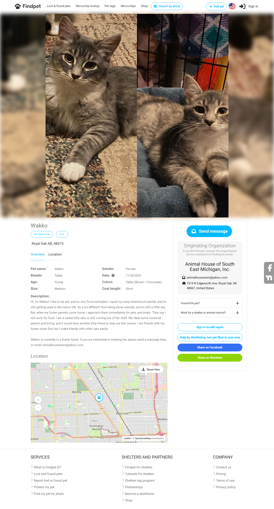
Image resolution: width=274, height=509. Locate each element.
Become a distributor (139, 494)
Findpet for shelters (138, 467)
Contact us (223, 467)
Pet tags (110, 6)
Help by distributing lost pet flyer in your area (210, 337)
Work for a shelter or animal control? (203, 312)
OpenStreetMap (143, 438)
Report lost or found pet (50, 480)
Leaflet (127, 438)
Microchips (128, 6)
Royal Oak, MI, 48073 (48, 243)
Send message (213, 231)
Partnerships (134, 487)
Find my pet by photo (49, 494)
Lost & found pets (59, 6)
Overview (38, 254)
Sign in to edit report (209, 327)
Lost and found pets (48, 474)
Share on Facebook (209, 347)
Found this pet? (190, 303)
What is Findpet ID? (47, 467)
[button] (96, 393)
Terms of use (225, 480)
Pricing (221, 474)
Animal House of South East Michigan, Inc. (209, 266)
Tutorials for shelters (139, 474)
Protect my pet (44, 487)
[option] (91, 115)
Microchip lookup (87, 6)
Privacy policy (226, 487)
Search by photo (169, 6)
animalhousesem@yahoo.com (207, 277)
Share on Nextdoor (210, 357)
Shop (144, 6)
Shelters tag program (140, 480)
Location (55, 254)
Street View (153, 369)
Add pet (218, 6)
